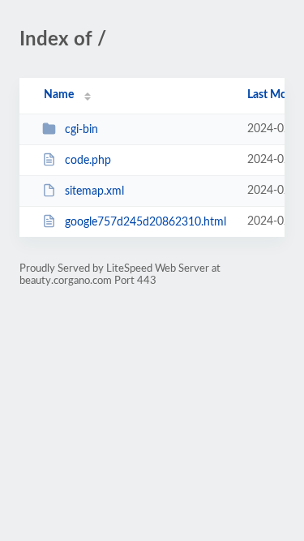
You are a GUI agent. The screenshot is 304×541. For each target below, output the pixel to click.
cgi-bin (81, 129)
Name (59, 95)
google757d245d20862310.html (145, 222)
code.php (88, 160)
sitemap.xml (94, 191)
